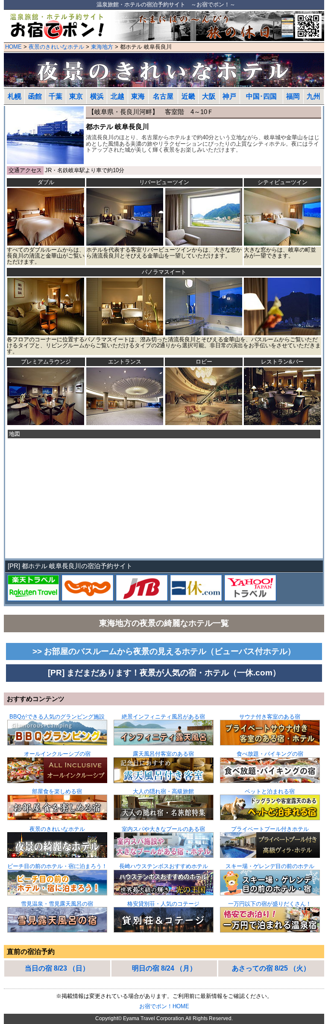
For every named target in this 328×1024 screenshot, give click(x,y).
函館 (35, 96)
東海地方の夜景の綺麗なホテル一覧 (164, 623)
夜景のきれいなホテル (56, 47)
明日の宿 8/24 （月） (164, 968)
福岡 (293, 96)
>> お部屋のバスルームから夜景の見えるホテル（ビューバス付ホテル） (164, 651)
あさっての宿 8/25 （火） (271, 968)
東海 (138, 96)
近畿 (188, 96)
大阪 (209, 96)
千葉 (55, 96)
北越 (117, 96)
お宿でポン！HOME (164, 1006)
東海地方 (102, 47)
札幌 (14, 96)
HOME (13, 47)
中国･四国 (261, 96)
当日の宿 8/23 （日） (57, 968)
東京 (76, 96)
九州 (313, 96)
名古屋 (163, 96)
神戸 (229, 96)
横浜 (97, 96)
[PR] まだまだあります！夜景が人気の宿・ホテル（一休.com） (164, 672)
